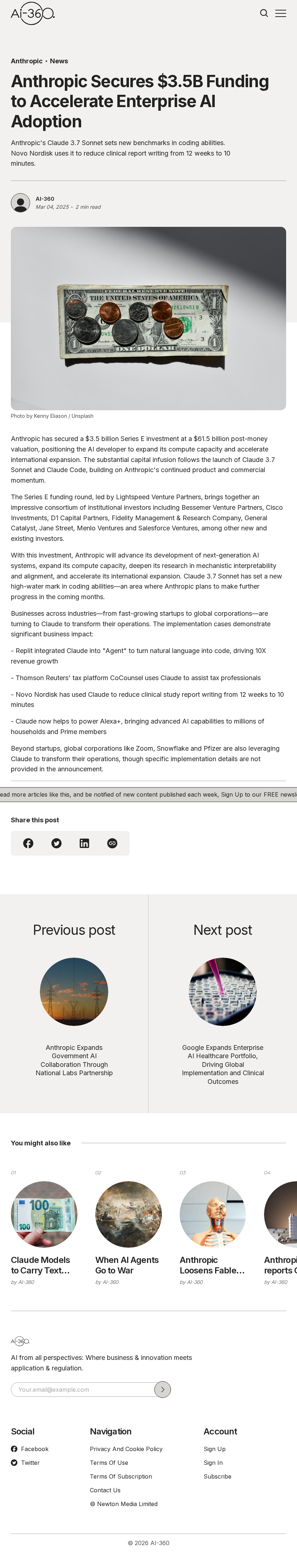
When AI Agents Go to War (127, 1265)
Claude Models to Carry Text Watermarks (40, 1265)
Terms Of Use (109, 1462)
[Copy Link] (112, 843)
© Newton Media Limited (124, 1504)
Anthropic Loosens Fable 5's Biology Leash (208, 1265)
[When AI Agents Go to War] (128, 1214)
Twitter (30, 1462)
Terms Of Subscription (121, 1476)
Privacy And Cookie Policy (126, 1449)
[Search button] (264, 13)
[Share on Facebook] (28, 843)
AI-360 (44, 198)
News (59, 61)
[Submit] (162, 1389)
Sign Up (215, 1449)
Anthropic (27, 61)
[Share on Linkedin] (84, 843)
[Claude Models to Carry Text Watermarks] (44, 1214)
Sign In (213, 1462)
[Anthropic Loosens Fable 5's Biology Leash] (213, 1214)
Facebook (35, 1449)
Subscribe (217, 1476)
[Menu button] (280, 13)
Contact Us (105, 1490)
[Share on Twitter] (56, 843)
